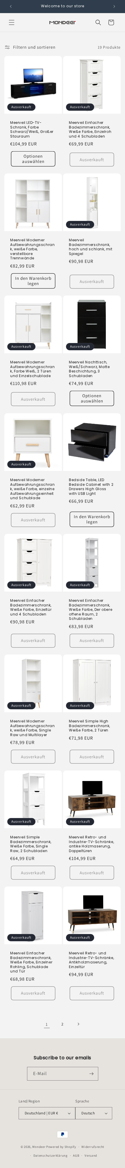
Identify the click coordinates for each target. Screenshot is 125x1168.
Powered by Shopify (61, 1147)
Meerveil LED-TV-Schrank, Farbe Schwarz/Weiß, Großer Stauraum (31, 129)
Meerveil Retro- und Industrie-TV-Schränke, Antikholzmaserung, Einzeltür (91, 960)
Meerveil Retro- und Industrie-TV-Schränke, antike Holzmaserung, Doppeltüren (91, 844)
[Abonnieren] (91, 1074)
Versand (91, 1155)
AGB (76, 1155)
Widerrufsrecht (92, 1147)
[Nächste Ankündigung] (114, 6)
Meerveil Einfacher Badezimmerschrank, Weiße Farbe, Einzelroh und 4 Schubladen (90, 129)
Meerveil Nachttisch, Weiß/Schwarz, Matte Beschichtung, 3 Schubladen (89, 369)
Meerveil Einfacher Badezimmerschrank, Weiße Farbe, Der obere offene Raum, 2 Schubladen (90, 609)
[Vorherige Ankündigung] (10, 6)
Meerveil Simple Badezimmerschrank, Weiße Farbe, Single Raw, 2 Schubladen (30, 844)
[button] (11, 22)
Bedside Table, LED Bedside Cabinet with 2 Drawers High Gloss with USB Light (91, 487)
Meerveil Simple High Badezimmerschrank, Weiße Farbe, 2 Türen (89, 726)
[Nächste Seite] (78, 1024)
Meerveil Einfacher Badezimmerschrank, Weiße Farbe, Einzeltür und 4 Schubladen (30, 607)
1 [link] (47, 1024)
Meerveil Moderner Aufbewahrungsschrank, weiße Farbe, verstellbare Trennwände (32, 249)
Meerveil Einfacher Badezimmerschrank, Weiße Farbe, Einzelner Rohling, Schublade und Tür (31, 962)
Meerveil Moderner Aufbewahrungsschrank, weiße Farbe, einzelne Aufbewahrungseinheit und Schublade (32, 489)
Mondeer (38, 1147)
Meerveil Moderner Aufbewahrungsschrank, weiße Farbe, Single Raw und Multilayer (32, 728)
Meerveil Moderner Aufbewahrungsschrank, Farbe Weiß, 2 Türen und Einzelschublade (32, 369)
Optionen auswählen (33, 158)
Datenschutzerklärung (50, 1155)
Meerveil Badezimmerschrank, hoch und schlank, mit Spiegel (90, 247)
